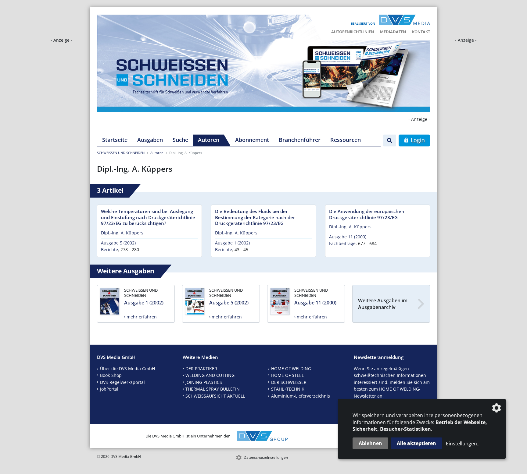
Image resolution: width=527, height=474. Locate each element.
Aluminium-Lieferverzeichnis (300, 396)
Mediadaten (393, 31)
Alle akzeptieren (416, 443)
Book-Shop (111, 375)
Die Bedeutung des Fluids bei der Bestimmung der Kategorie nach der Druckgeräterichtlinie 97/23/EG (255, 217)
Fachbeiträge (342, 243)
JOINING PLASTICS (203, 382)
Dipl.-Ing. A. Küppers (122, 233)
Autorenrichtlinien (352, 31)
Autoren (208, 139)
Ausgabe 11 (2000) (347, 237)
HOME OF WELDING (291, 368)
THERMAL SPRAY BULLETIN (212, 389)
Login (417, 140)
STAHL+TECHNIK (287, 389)
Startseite (114, 139)
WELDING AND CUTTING (210, 375)
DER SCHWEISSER (289, 382)
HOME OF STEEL (287, 375)
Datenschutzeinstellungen (266, 457)
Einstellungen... (463, 443)
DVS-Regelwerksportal (122, 382)
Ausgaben (150, 139)
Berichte (109, 249)
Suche (180, 139)
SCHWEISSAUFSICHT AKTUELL (215, 396)
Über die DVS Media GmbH (127, 368)
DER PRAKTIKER (201, 368)
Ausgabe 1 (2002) (232, 243)
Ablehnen (370, 443)
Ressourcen (345, 139)
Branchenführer (300, 139)
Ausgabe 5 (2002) (118, 243)
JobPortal (109, 389)
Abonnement (252, 139)
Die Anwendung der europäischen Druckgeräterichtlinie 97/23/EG (366, 214)
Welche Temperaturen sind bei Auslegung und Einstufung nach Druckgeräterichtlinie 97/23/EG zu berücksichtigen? (148, 217)
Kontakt (421, 31)
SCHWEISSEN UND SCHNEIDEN (121, 152)
